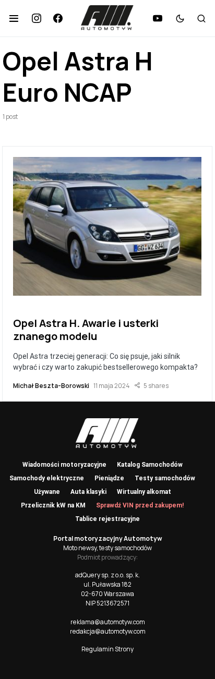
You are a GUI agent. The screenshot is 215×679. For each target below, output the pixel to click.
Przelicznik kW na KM (53, 505)
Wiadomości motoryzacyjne (64, 464)
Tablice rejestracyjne (107, 519)
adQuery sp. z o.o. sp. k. (107, 575)
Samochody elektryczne (46, 478)
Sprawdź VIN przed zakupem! (140, 505)
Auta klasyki (88, 491)
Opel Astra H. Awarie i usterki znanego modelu (86, 329)
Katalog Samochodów (150, 464)
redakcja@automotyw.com (108, 631)
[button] (13, 18)
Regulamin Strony (107, 649)
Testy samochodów (165, 478)
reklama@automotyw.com (107, 621)
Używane (47, 491)
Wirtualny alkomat (144, 491)
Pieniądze (109, 478)
